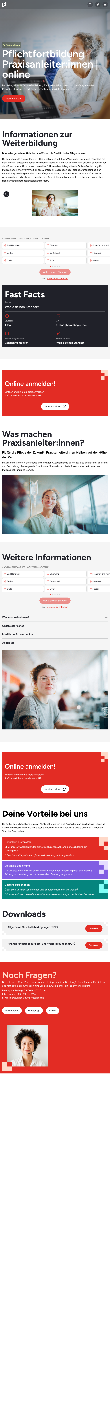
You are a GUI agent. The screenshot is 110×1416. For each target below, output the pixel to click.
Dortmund (55, 253)
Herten (95, 260)
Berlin (10, 253)
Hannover (97, 253)
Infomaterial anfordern (57, 278)
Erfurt (52, 260)
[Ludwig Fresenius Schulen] (4, 4)
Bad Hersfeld (13, 245)
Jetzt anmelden (13, 98)
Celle (9, 260)
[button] (50, 266)
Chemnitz (54, 245)
